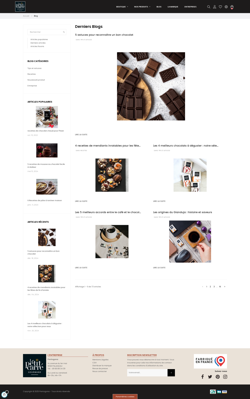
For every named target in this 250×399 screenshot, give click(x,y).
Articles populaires (39, 102)
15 (220, 287)
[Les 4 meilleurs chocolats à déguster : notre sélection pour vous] (46, 310)
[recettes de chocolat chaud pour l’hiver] (46, 117)
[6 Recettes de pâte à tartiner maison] (46, 187)
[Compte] (214, 7)
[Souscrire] (171, 372)
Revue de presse (100, 369)
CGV (94, 363)
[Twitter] (210, 377)
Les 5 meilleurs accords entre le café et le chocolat (108, 212)
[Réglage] (226, 7)
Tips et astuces (86, 39)
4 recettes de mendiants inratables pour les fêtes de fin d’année (46, 289)
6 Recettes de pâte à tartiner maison (44, 201)
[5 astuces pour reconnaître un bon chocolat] (46, 237)
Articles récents (38, 222)
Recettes (83, 150)
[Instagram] (225, 377)
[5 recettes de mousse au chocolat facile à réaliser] (46, 150)
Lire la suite (81, 135)
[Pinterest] (217, 377)
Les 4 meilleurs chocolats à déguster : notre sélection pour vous (44, 325)
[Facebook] (202, 377)
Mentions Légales (100, 360)
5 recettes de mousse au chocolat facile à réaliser (46, 165)
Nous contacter (99, 371)
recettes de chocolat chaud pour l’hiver (45, 131)
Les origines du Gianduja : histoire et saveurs (182, 212)
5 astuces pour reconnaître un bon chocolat (43, 252)
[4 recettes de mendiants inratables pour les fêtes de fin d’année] (46, 274)
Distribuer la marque (102, 366)
